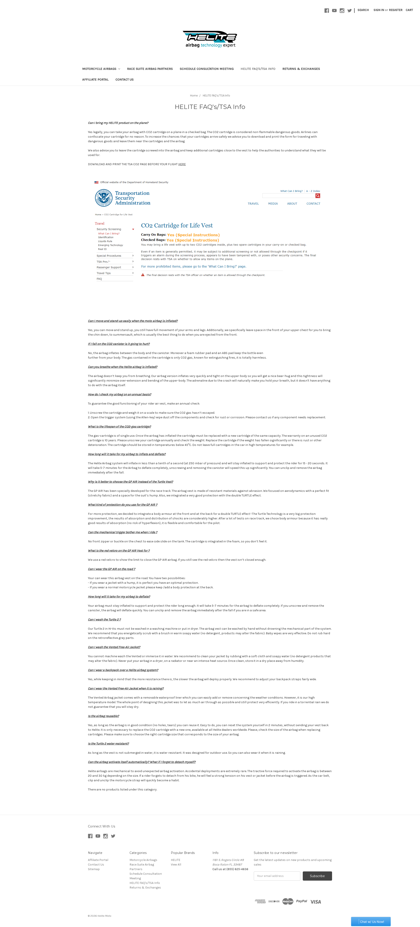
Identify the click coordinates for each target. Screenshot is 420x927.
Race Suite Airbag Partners (150, 69)
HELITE (175, 860)
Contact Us (125, 79)
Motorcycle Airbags (99, 69)
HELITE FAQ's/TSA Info (258, 69)
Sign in (379, 10)
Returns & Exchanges (301, 69)
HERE (182, 164)
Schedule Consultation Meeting (207, 69)
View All (176, 864)
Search (363, 10)
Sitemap (94, 869)
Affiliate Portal (95, 79)
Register (395, 10)
